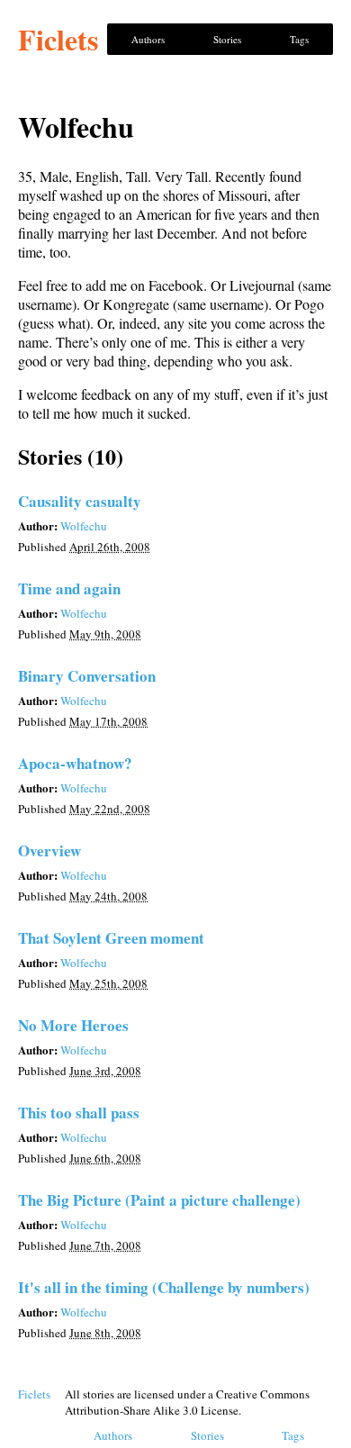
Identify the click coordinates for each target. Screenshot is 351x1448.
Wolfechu (83, 526)
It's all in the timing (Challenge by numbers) (164, 1287)
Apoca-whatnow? (75, 763)
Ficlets (58, 39)
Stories (227, 39)
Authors (148, 39)
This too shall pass (79, 1112)
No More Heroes (73, 1025)
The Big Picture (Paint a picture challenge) (159, 1200)
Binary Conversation (87, 676)
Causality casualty (79, 501)
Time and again (69, 588)
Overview (49, 850)
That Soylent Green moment (111, 938)
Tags (299, 39)
